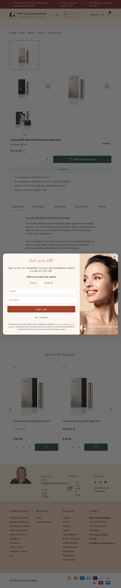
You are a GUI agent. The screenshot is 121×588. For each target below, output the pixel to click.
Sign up (41, 309)
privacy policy (59, 324)
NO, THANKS (41, 317)
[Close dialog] (115, 257)
